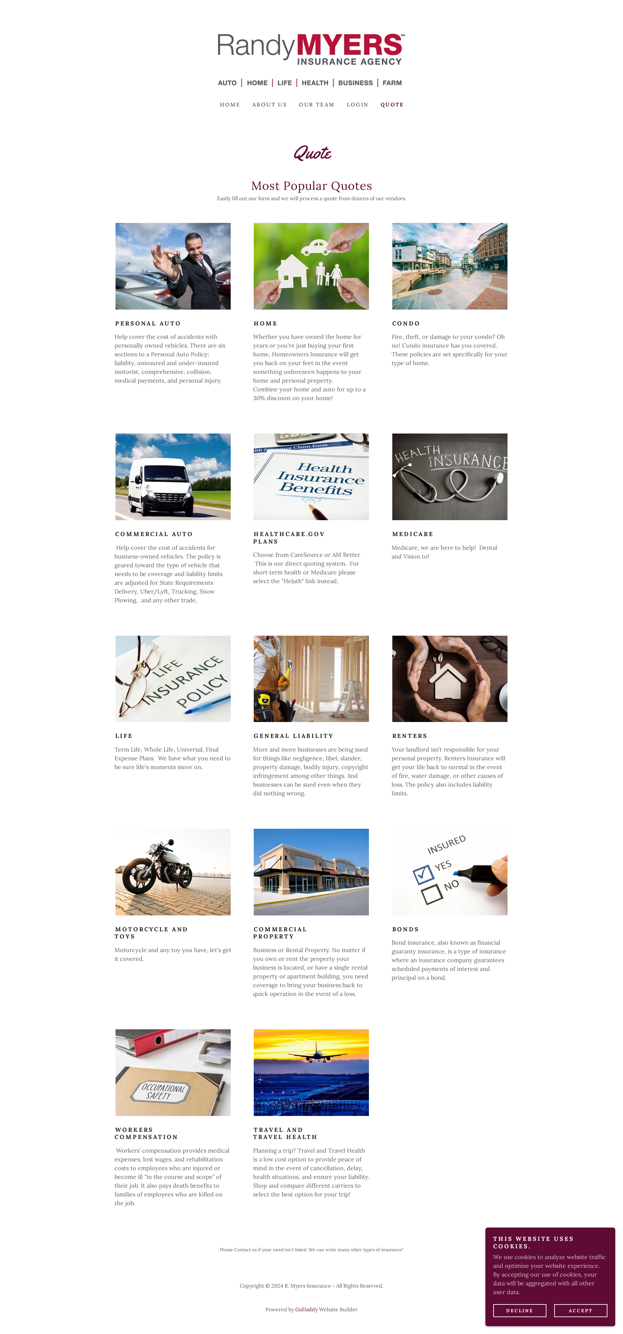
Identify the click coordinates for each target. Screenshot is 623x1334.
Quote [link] (392, 104)
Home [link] (230, 104)
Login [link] (358, 104)
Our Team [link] (317, 104)
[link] (311, 60)
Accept (581, 1311)
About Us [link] (269, 104)
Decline (519, 1311)
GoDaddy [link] (306, 1309)
